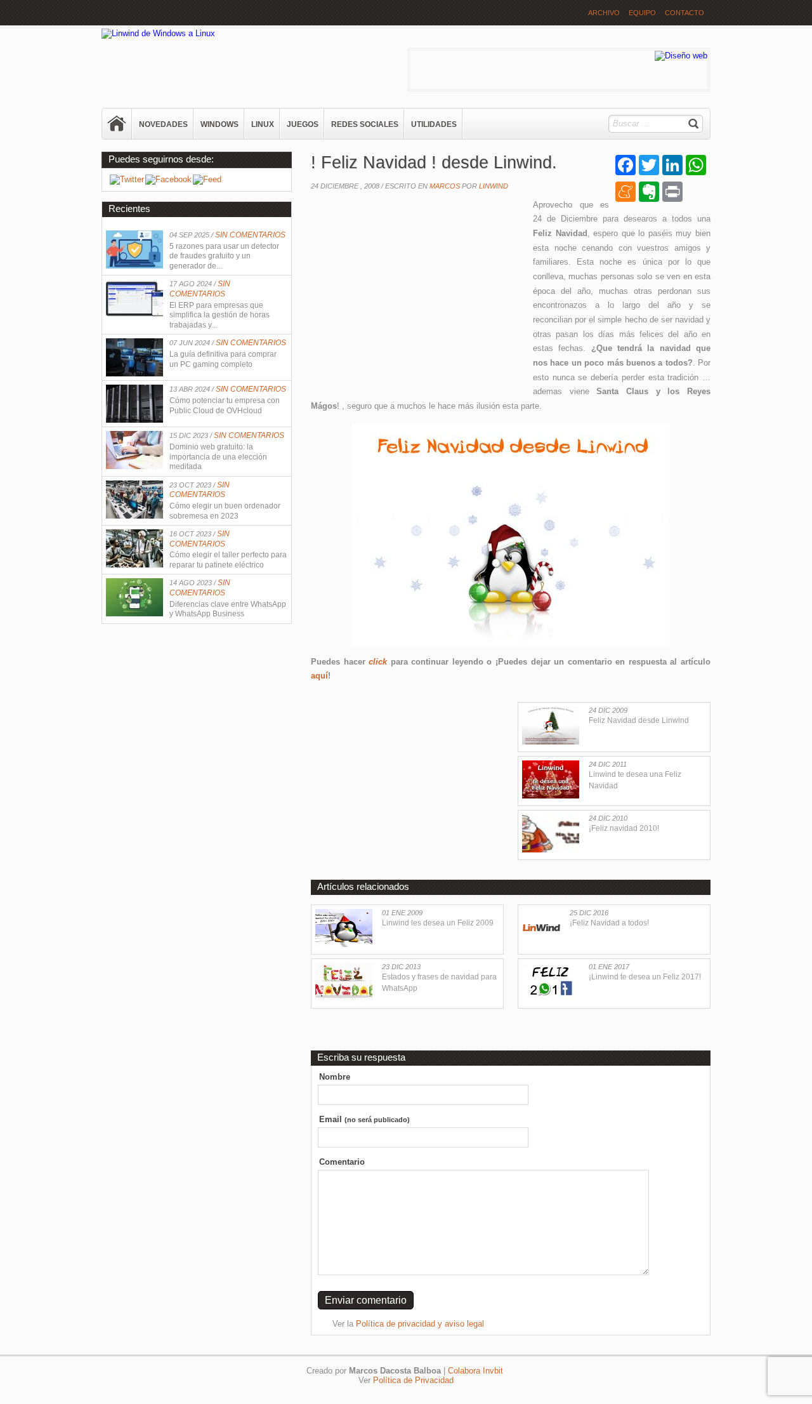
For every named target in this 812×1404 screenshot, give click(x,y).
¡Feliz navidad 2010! (624, 828)
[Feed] (207, 179)
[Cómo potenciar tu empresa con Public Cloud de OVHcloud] (134, 420)
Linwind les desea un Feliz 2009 (438, 922)
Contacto (684, 13)
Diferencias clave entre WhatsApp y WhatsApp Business (227, 609)
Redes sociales (364, 124)
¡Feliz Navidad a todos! (609, 922)
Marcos (444, 186)
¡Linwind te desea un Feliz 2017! (645, 976)
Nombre (334, 1077)
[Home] (117, 124)
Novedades (163, 124)
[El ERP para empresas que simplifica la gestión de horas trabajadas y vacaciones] (134, 314)
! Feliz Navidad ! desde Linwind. (434, 162)
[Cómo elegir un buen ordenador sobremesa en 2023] (134, 515)
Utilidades (434, 124)
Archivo (604, 13)
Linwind (493, 186)
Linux (262, 124)
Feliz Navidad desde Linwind (639, 720)
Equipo (642, 13)
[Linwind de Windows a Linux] (158, 33)
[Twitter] (127, 179)
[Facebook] (168, 179)
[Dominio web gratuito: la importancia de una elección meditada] (134, 466)
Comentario (342, 1162)
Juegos (302, 124)
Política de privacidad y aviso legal (420, 1323)
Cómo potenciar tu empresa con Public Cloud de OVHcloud (224, 405)
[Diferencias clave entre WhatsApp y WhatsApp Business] (134, 613)
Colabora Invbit (475, 1370)
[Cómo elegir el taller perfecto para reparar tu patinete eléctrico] (134, 564)
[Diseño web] (681, 55)
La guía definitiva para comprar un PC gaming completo (223, 359)
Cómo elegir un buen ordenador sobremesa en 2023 (224, 510)
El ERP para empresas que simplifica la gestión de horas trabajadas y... (219, 315)
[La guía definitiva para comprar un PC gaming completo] (134, 373)
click (378, 661)
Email (364, 1119)
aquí (319, 675)
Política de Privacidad (413, 1380)
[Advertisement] (417, 290)
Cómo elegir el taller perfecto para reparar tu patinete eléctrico (228, 559)
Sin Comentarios (250, 234)
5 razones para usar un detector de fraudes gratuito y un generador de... (224, 256)
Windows (219, 124)
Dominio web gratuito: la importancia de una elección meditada (218, 456)
